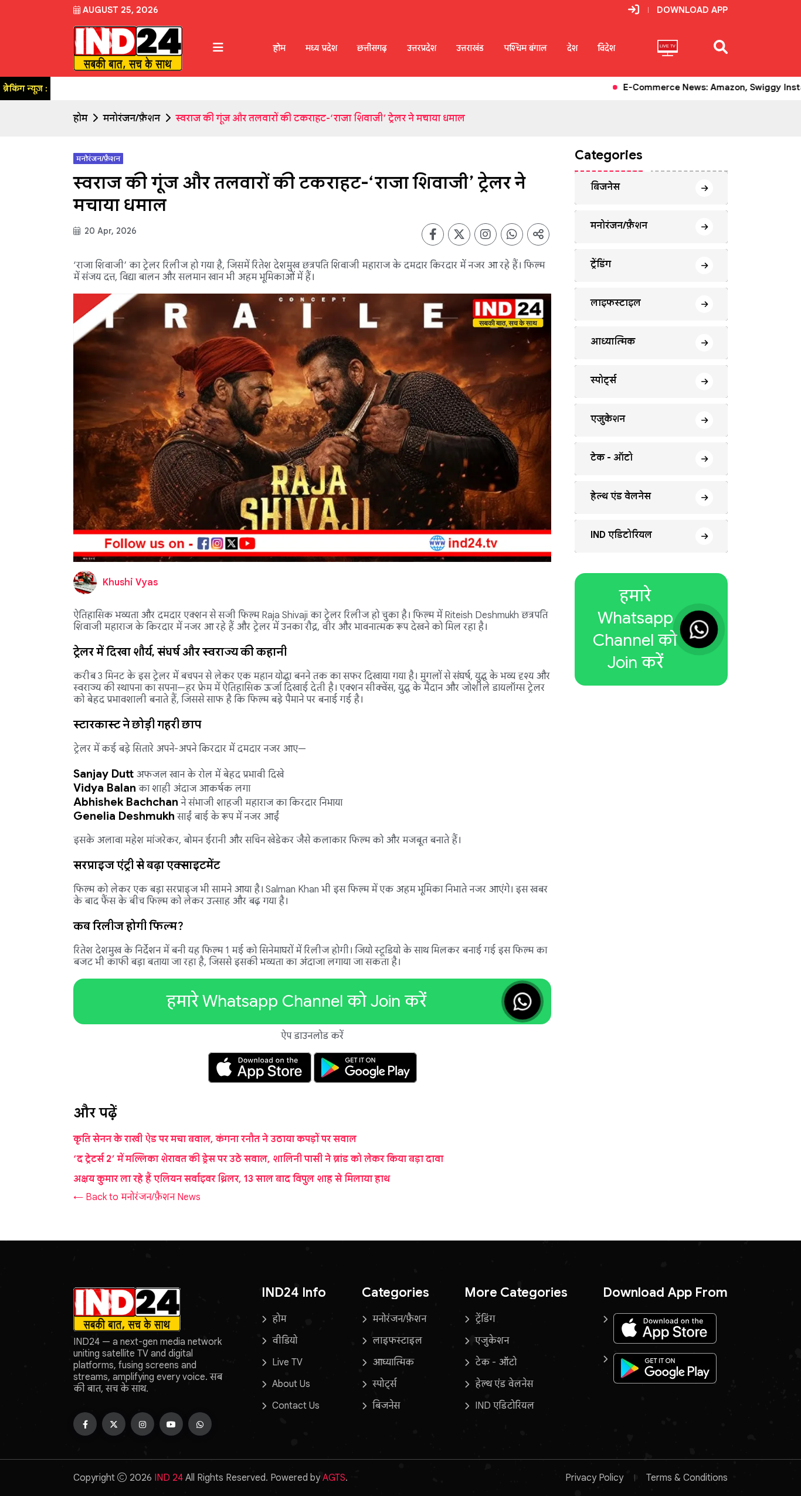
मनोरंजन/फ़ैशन (131, 118)
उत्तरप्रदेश (421, 48)
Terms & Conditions (687, 1478)
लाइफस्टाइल (615, 303)
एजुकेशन (607, 419)
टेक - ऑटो (611, 458)
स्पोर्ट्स (603, 380)
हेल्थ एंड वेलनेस (620, 496)
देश (572, 48)
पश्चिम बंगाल (525, 48)
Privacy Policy (594, 1478)
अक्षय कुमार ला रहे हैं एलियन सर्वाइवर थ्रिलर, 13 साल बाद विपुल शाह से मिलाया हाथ (231, 1179)
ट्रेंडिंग (600, 264)
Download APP (692, 10)
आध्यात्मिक (612, 341)
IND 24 (168, 1478)
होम (279, 48)
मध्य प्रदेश (321, 48)
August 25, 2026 (120, 10)
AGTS (334, 1478)
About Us (291, 1384)
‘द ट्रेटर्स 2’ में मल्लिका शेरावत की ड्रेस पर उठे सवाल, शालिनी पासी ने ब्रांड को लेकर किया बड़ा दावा (258, 1159)
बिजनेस (605, 187)
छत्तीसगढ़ (372, 48)
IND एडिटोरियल (621, 535)
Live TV (287, 1362)
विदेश (606, 48)
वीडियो (284, 1341)
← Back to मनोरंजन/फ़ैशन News (137, 1197)
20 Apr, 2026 (109, 231)
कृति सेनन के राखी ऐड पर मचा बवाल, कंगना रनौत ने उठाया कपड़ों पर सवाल (215, 1139)
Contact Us (296, 1406)
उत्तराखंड (470, 48)
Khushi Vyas (130, 582)
